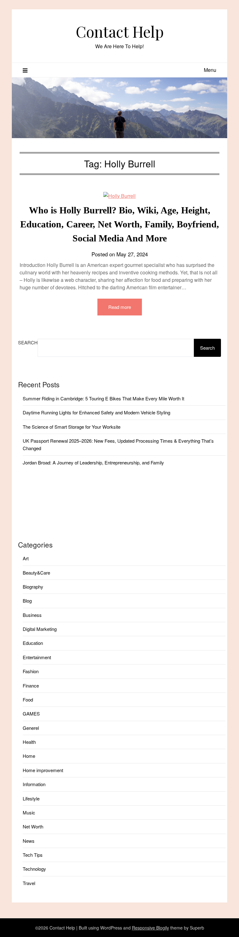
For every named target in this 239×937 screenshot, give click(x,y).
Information (34, 784)
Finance (31, 685)
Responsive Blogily (150, 928)
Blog (27, 600)
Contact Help (120, 31)
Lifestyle (31, 798)
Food (28, 699)
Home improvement (43, 770)
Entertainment (37, 657)
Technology (34, 868)
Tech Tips (33, 854)
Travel (29, 883)
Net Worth (33, 826)
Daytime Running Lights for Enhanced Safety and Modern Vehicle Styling (96, 412)
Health (29, 742)
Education (33, 643)
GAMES (31, 713)
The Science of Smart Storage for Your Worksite (71, 426)
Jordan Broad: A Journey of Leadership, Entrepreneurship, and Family (93, 462)
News (29, 840)
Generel (31, 728)
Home (29, 756)
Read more (119, 307)
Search (28, 342)
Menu (210, 69)
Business (32, 615)
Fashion (31, 671)
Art (26, 558)
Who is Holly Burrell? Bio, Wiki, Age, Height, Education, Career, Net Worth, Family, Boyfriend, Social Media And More (119, 224)
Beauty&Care (36, 572)
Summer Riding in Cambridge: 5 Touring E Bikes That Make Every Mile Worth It (103, 398)
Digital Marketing (40, 629)
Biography (33, 586)
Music (29, 812)
